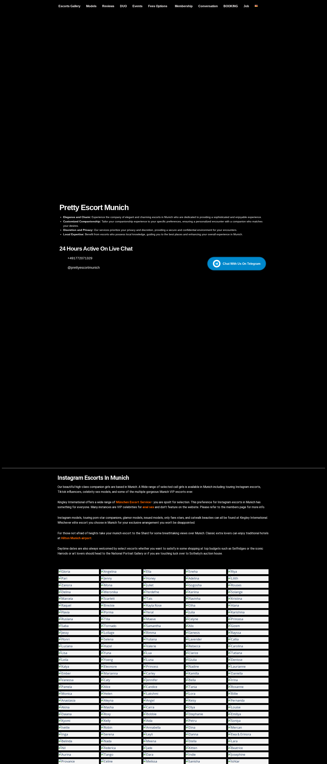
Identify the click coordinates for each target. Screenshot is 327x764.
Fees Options (157, 6)
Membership (184, 6)
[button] (158, 6)
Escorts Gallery (69, 6)
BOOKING (230, 6)
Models (91, 6)
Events (137, 6)
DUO (123, 6)
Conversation (208, 6)
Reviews (108, 6)
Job (246, 6)
